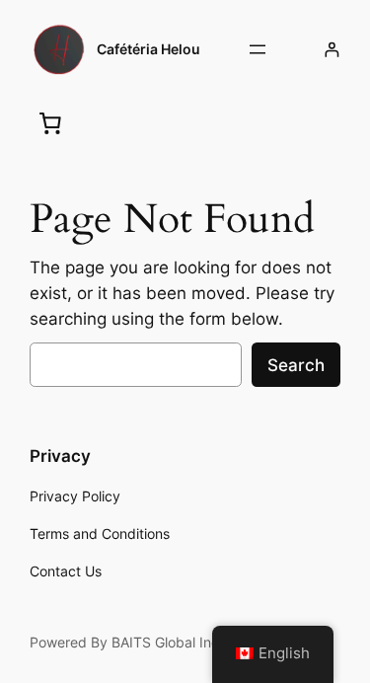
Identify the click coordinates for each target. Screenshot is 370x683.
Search (296, 365)
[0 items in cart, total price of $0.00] (50, 122)
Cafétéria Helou (148, 48)
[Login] (332, 49)
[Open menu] (257, 49)
